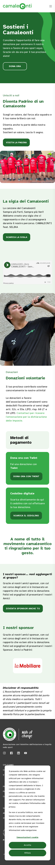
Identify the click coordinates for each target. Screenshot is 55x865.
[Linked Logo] (27, 665)
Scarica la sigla (16, 237)
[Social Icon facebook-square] (11, 753)
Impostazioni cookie (27, 837)
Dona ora (15, 66)
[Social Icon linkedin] (18, 753)
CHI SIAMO (8, 765)
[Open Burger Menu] (51, 6)
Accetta (27, 845)
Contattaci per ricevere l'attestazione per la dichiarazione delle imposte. (26, 416)
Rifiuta (27, 853)
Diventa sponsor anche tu (23, 608)
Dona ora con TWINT (26, 476)
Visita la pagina (16, 142)
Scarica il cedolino (26, 515)
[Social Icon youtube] (24, 753)
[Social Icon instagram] (5, 753)
